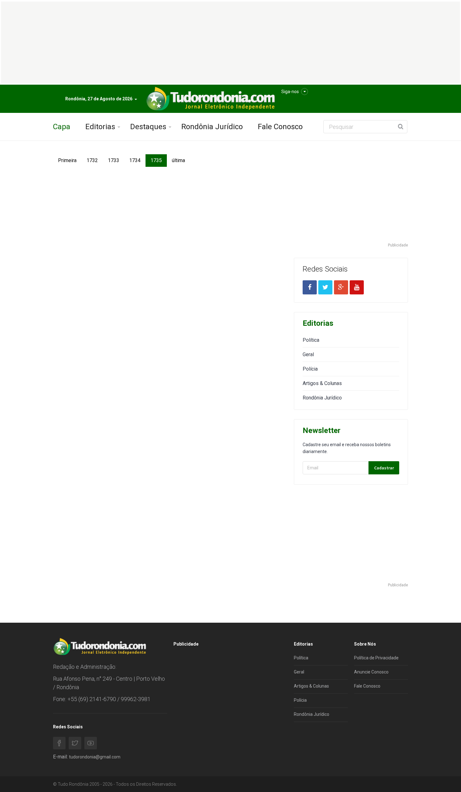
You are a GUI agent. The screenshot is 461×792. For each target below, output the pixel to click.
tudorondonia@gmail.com (94, 756)
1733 (113, 160)
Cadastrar (384, 468)
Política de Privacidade (376, 657)
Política (311, 340)
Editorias (100, 126)
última (178, 160)
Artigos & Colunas (322, 383)
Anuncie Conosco (371, 671)
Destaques (148, 126)
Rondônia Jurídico (212, 126)
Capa (61, 126)
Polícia (310, 369)
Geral (308, 354)
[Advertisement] (351, 198)
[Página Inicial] (209, 99)
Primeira (67, 160)
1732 (92, 160)
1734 (134, 160)
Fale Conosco (280, 126)
